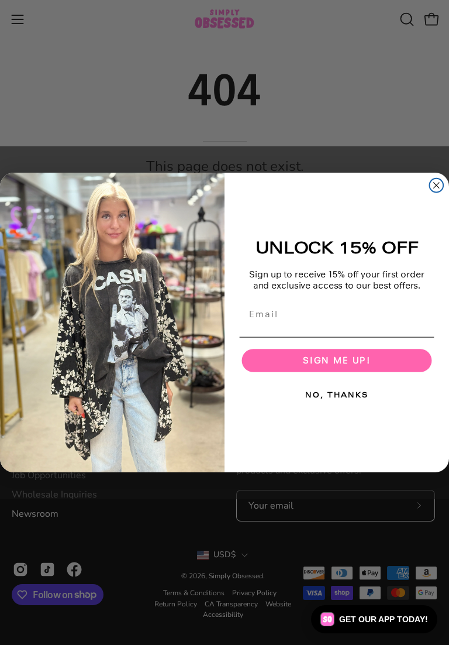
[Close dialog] (437, 186)
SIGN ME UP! (337, 360)
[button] (374, 619)
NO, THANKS (336, 395)
